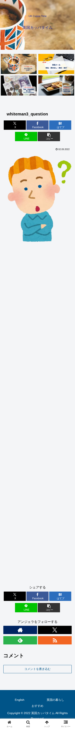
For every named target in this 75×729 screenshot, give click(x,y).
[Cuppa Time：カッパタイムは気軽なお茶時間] (19, 64)
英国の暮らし (55, 699)
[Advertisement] (37, 416)
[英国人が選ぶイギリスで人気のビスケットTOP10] (56, 85)
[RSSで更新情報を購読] (55, 640)
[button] (49, 136)
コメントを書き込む (37, 669)
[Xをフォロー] (55, 630)
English (19, 699)
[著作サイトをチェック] (20, 630)
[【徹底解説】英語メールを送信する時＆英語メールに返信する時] (56, 64)
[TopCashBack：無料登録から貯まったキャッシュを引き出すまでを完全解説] (19, 85)
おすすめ (37, 705)
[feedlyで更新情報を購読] (20, 640)
